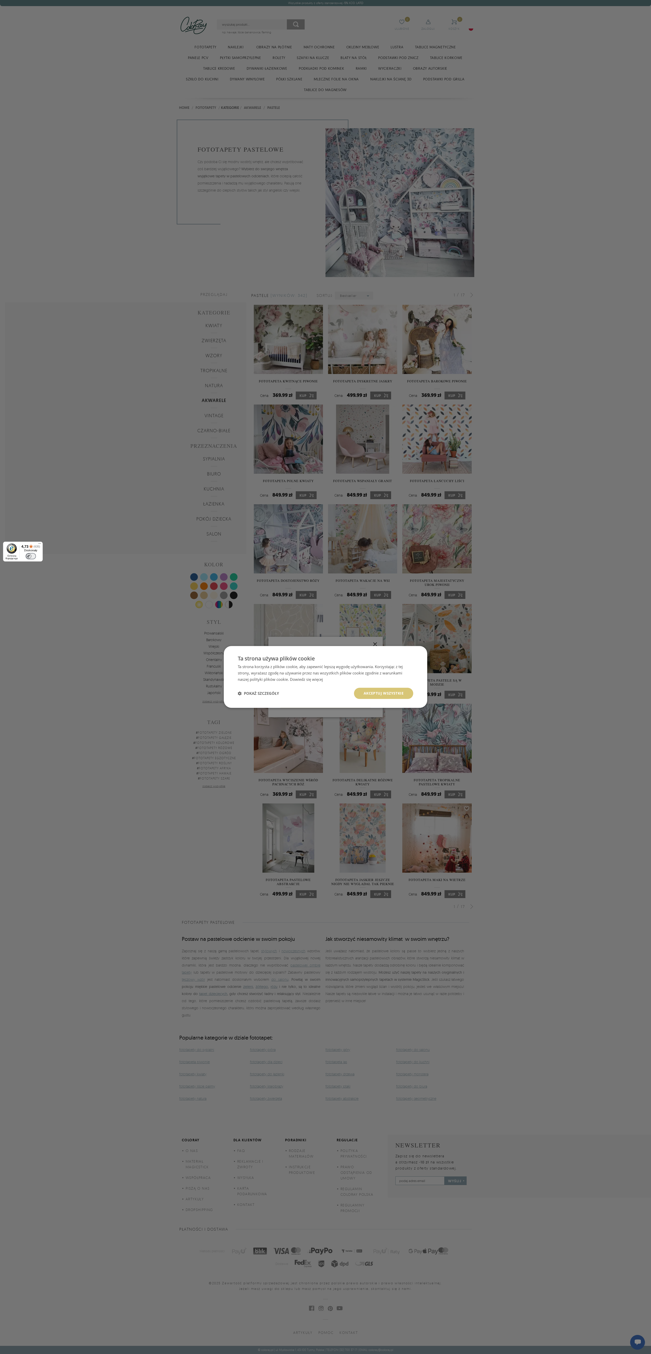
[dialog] (325, 677)
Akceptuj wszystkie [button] (384, 693)
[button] (258, 693)
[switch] (31, 556)
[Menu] (40, 545)
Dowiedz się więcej (306, 679)
